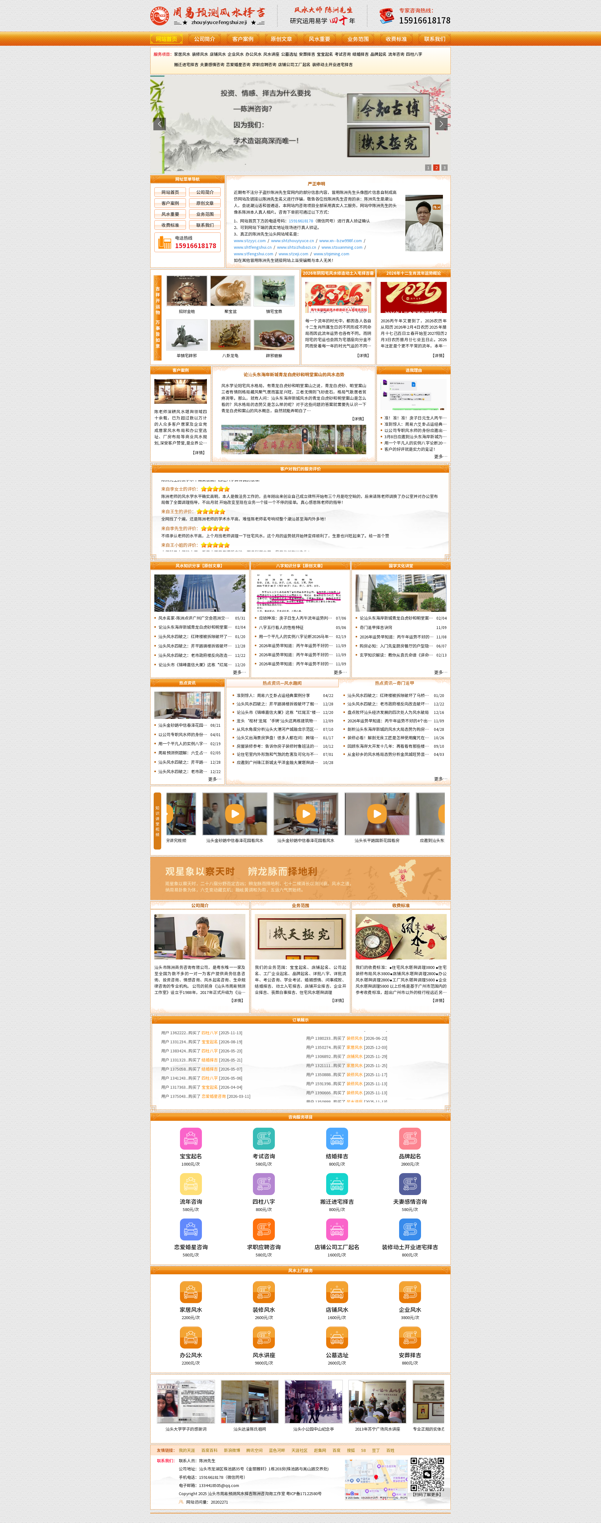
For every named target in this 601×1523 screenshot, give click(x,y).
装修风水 (200, 54)
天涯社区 (299, 1450)
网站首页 (166, 39)
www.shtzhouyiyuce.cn (292, 240)
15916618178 (301, 221)
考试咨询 (343, 54)
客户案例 (243, 39)
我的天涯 (187, 1450)
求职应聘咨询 (264, 64)
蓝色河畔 (277, 1450)
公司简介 (204, 39)
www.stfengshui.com (253, 254)
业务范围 (358, 39)
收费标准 (396, 39)
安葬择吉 (307, 54)
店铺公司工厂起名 (294, 64)
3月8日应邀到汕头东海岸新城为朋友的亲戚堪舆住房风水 (415, 437)
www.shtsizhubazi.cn (296, 247)
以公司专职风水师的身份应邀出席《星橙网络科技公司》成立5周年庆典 (415, 430)
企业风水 (236, 54)
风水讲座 (271, 54)
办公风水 (253, 54)
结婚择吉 (360, 54)
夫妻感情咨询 (212, 64)
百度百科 (209, 1450)
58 (363, 1450)
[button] (159, 124)
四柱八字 (414, 54)
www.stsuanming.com (341, 247)
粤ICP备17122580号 (304, 1493)
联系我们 (434, 39)
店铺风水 (218, 54)
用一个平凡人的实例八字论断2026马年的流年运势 (415, 443)
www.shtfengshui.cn (253, 247)
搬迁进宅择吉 (186, 64)
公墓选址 (289, 54)
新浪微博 (232, 1450)
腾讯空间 (254, 1450)
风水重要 (319, 39)
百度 (336, 1450)
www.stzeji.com (293, 254)
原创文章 (281, 39)
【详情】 (363, 355)
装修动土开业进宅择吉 (332, 64)
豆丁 (376, 1450)
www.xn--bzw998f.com (340, 240)
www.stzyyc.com (250, 240)
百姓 (390, 1450)
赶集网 (320, 1450)
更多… (440, 456)
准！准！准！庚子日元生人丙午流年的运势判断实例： (415, 418)
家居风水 (182, 54)
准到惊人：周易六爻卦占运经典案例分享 (415, 424)
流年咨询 (396, 54)
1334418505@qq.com (219, 1485)
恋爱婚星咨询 (238, 64)
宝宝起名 (325, 54)
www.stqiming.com (331, 254)
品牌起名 (378, 54)
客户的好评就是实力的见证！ (410, 449)
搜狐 (351, 1450)
